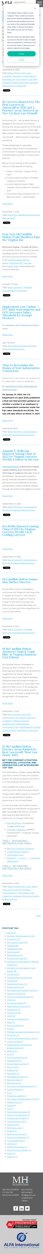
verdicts (12, 1051)
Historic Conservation (18, 1115)
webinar (12, 1157)
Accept (21, 54)
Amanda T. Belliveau (16, 830)
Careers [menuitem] (25, 1201)
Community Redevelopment (21, 1086)
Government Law (10, 718)
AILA (10, 1054)
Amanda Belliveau (10, 467)
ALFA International (17, 1057)
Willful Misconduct (17, 1147)
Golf (10, 1109)
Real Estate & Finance (30, 727)
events (11, 1153)
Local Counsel (15, 1041)
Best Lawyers (8, 218)
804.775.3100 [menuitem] (27, 1190)
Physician (13, 1035)
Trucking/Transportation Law (22, 1038)
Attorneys (23, 83)
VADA (11, 1022)
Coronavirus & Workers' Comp (22, 990)
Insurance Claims (16, 1003)
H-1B (10, 1029)
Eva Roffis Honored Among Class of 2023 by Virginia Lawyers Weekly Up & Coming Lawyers (20, 530)
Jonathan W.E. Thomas (20, 263)
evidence (12, 1070)
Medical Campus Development (23, 1032)
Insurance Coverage (11, 896)
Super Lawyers (9, 730)
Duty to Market (15, 1089)
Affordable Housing (17, 1077)
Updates (28, 629)
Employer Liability (16, 1096)
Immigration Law (24, 79)
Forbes (11, 1105)
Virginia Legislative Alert (20, 997)
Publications (14, 1061)
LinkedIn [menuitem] (21, 1208)
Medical (12, 1131)
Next (38, 915)
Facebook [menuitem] (15, 1208)
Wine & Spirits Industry (19, 1150)
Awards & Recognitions (29, 215)
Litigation (7, 76)
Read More (7, 204)
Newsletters (14, 949)
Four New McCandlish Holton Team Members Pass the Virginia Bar (21, 237)
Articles (12, 981)
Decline (21, 60)
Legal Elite (21, 86)
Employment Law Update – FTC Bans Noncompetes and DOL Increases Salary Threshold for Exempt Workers (21, 312)
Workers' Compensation (24, 76)
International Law (16, 1121)
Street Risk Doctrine (18, 1064)
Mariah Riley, (13, 266)
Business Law (8, 79)
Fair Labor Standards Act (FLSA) (23, 1099)
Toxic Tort (12, 1067)
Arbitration (22, 730)
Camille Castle (15, 260)
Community (14, 1013)
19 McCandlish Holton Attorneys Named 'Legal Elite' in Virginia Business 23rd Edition (19, 653)
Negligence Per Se (17, 1134)
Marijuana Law (15, 1128)
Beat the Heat (14, 1080)
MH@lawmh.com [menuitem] (29, 1195)
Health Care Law (27, 718)
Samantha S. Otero (12, 325)
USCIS (11, 1000)
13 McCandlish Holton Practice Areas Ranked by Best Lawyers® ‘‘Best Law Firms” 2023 (20, 751)
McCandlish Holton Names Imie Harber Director (20, 580)
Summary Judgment (18, 1137)
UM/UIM (12, 1144)
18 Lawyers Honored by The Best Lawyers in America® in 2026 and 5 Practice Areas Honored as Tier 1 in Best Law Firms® (21, 107)
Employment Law (22, 73)
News (10, 73)
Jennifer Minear (14, 823)
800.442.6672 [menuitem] (27, 1192)
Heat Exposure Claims (18, 1112)
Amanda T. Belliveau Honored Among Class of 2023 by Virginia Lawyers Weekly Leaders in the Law (20, 455)
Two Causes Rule (16, 1141)
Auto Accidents (15, 1026)
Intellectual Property (18, 1118)
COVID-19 (13, 974)
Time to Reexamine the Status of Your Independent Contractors (21, 368)
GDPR (11, 1016)
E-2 (9, 1093)
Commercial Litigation (18, 852)
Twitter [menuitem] (27, 1208)
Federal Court (14, 1102)
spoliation (13, 1073)
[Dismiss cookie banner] (35, 8)
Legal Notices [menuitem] (27, 1198)
